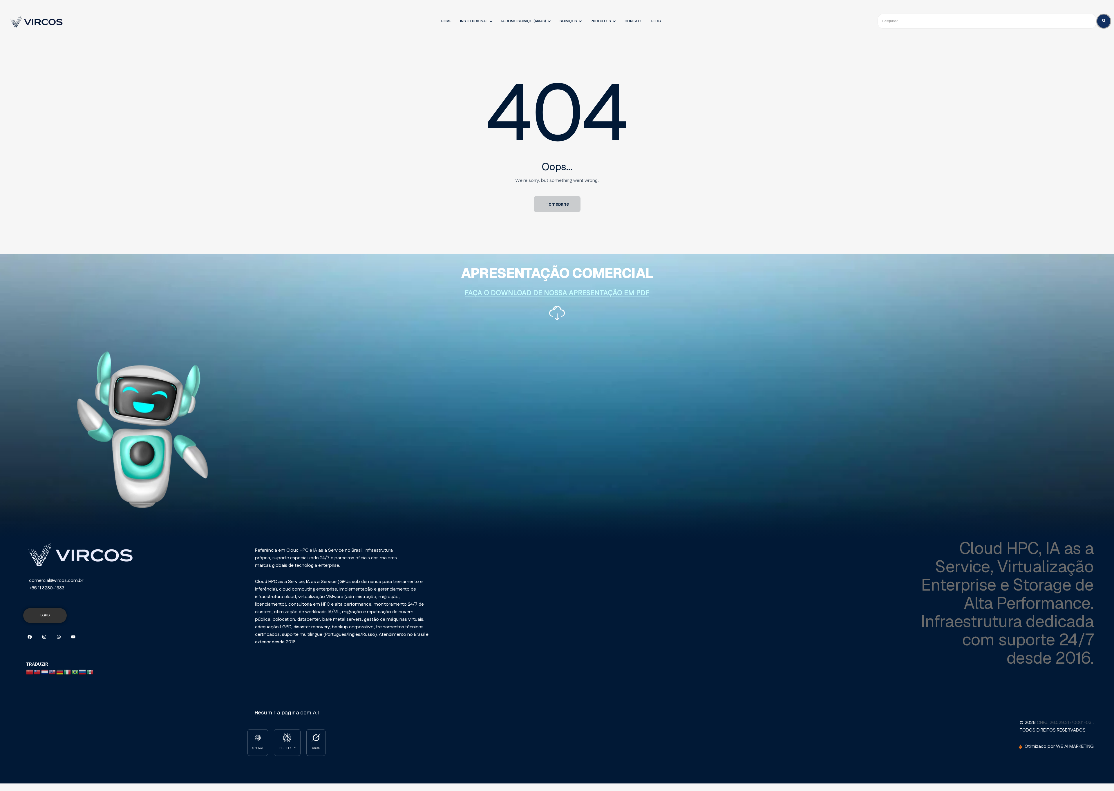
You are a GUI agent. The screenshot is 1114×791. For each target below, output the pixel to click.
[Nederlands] (45, 672)
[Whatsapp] (58, 636)
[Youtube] (73, 636)
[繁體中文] (37, 672)
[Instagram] (44, 636)
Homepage (557, 204)
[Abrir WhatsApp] (1097, 776)
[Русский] (82, 672)
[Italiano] (67, 672)
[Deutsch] (60, 672)
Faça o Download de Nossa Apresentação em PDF (557, 293)
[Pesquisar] (1103, 21)
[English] (52, 672)
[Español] (90, 672)
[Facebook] (29, 636)
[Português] (75, 672)
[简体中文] (30, 672)
